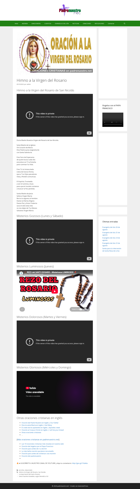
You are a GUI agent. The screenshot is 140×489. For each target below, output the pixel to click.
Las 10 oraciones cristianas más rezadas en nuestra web (43, 444)
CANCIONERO (36, 23)
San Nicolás (42, 472)
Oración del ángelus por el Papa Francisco (37, 446)
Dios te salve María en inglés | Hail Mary (37, 425)
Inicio (16, 23)
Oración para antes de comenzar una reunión (39, 453)
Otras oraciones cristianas (31, 432)
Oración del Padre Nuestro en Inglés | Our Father (40, 423)
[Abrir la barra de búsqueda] (124, 23)
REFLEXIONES (99, 23)
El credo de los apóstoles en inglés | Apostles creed (41, 427)
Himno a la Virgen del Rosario (28, 472)
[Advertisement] (116, 65)
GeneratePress (83, 486)
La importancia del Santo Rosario (29, 474)
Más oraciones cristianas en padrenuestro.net (38, 439)
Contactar (111, 23)
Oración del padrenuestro (31, 456)
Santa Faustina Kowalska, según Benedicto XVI (33, 476)
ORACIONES (87, 23)
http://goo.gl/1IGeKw (80, 463)
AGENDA (25, 23)
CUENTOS (47, 23)
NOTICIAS (75, 23)
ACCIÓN (21, 470)
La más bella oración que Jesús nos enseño (38, 451)
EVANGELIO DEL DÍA (62, 23)
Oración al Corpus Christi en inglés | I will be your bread (43, 430)
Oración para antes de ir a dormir (34, 449)
